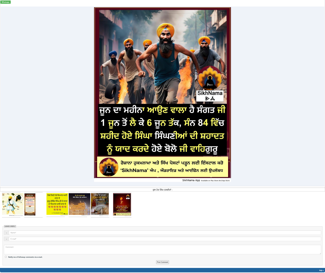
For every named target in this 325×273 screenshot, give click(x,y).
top (320, 270)
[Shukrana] (122, 215)
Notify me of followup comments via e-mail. (25, 257)
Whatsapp (5, 2)
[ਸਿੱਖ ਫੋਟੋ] (30, 215)
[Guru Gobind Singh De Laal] (57, 215)
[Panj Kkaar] (13, 215)
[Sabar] (100, 215)
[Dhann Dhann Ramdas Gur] (79, 215)
